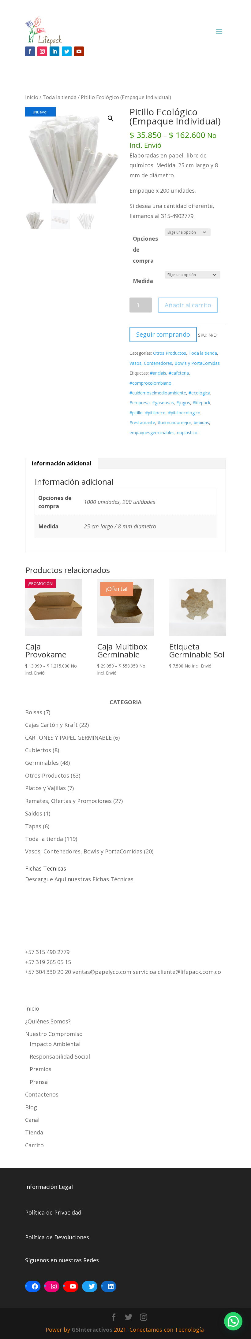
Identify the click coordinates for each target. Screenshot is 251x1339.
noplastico (187, 432)
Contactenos (41, 1094)
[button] (110, 118)
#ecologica (199, 393)
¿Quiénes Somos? (48, 1021)
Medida (143, 280)
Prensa (39, 1082)
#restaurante (142, 422)
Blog (31, 1107)
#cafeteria (179, 373)
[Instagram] (53, 1286)
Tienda (34, 1132)
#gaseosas (163, 402)
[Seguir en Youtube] (79, 51)
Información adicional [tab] (61, 463)
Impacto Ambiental (55, 1044)
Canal (32, 1119)
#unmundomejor (174, 422)
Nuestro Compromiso (54, 1034)
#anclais (158, 373)
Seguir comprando (163, 334)
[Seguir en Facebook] (30, 51)
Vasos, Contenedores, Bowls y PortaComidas (174, 363)
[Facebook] (34, 1286)
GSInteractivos (92, 1329)
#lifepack (201, 402)
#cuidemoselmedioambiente (157, 393)
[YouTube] (72, 1286)
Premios (40, 1069)
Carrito (34, 1145)
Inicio (31, 97)
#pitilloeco (155, 413)
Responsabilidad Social (60, 1056)
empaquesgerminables (151, 432)
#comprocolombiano (150, 383)
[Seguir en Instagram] (42, 51)
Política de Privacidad (53, 1212)
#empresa (139, 402)
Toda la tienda (60, 97)
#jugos (183, 402)
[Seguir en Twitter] (67, 51)
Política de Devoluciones (57, 1237)
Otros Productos (169, 353)
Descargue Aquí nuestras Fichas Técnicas (79, 879)
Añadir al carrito (188, 305)
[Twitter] (91, 1286)
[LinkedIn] (110, 1286)
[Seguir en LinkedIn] (54, 51)
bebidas (201, 422)
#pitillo (136, 413)
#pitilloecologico (184, 413)
